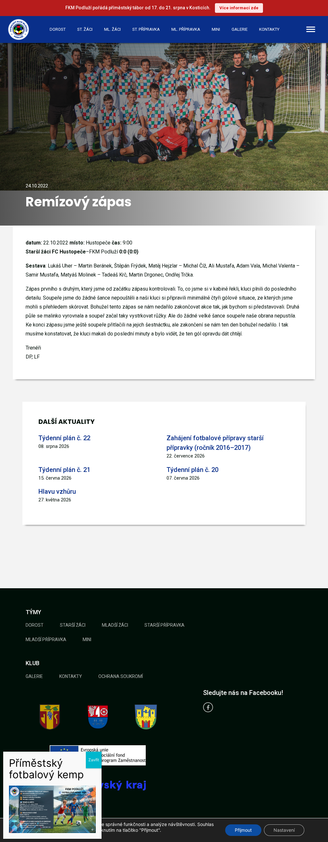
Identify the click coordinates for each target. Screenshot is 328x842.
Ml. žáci (112, 29)
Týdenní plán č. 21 (64, 470)
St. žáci (85, 29)
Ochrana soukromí (120, 676)
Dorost (58, 29)
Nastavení (284, 830)
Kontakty (269, 29)
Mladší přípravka (46, 639)
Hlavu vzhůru (57, 491)
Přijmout (243, 830)
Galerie (240, 29)
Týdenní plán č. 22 (64, 438)
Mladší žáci (115, 625)
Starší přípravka (164, 625)
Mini (216, 29)
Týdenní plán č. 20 (192, 470)
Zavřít (93, 759)
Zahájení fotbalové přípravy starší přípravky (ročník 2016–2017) (215, 442)
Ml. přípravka (185, 29)
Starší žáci (73, 625)
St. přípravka (146, 29)
